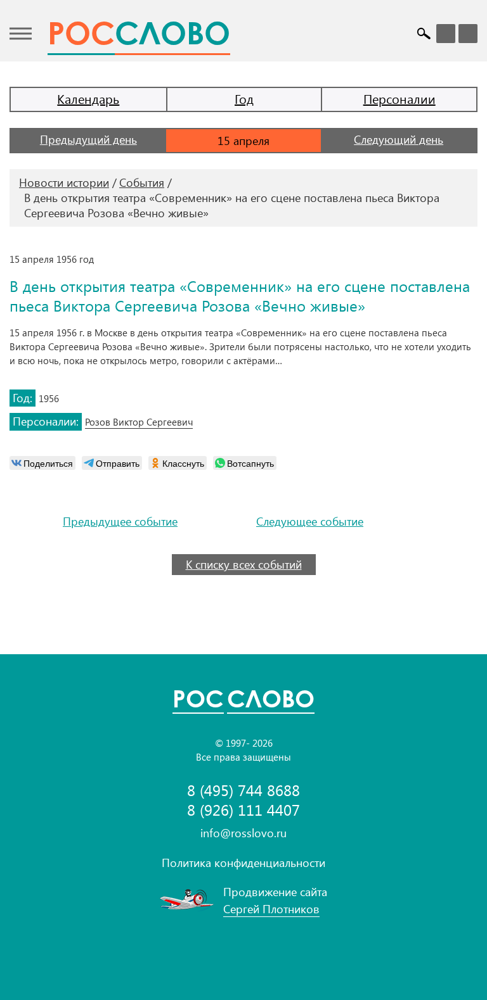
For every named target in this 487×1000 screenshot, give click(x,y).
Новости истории (64, 182)
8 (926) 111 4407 (243, 810)
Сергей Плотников (271, 908)
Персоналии (399, 98)
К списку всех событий (244, 564)
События (141, 182)
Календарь (88, 98)
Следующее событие (309, 521)
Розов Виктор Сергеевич (139, 421)
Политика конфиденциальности (243, 862)
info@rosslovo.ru (243, 832)
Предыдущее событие (120, 521)
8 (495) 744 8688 (243, 790)
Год (244, 98)
